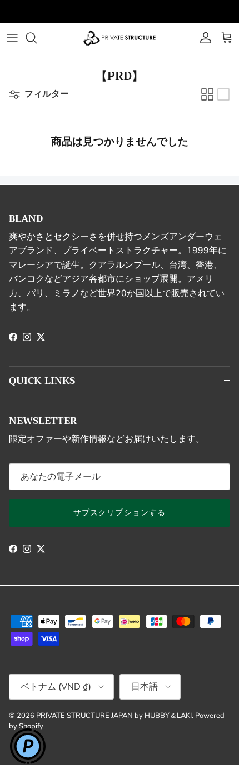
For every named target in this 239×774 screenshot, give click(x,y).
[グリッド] (207, 94)
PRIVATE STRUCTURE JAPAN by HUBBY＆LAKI (114, 716)
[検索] (36, 38)
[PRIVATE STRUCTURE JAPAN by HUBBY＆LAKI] (119, 38)
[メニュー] (12, 38)
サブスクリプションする (119, 512)
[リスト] (223, 94)
